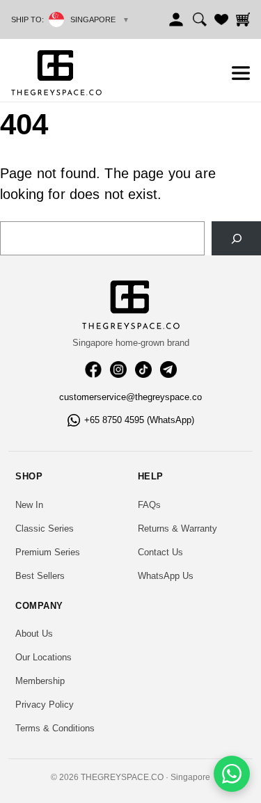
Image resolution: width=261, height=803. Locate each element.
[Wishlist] (221, 19)
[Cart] (243, 19)
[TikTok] (143, 369)
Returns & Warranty (177, 528)
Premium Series (47, 552)
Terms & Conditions (55, 728)
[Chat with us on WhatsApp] (232, 774)
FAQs (149, 505)
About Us (34, 633)
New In (29, 505)
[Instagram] (118, 369)
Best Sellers (40, 576)
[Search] (200, 19)
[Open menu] (241, 73)
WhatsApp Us (165, 576)
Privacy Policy (44, 704)
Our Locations (43, 657)
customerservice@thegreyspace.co (130, 397)
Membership (40, 681)
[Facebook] (93, 369)
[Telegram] (168, 369)
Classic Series (44, 528)
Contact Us (160, 552)
